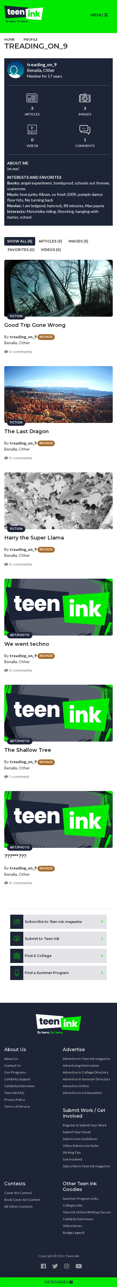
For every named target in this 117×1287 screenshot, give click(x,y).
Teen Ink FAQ (14, 1093)
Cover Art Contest (18, 1193)
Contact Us (12, 1065)
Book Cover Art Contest (22, 1199)
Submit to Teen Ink (42, 939)
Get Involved (72, 1159)
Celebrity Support (17, 1079)
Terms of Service (17, 1106)
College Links (73, 1205)
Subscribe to (53, 921)
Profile (31, 39)
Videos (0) (51, 250)
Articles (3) (50, 241)
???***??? (15, 856)
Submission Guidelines (80, 1139)
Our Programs (15, 1072)
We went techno (26, 644)
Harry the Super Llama (34, 538)
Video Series (72, 1226)
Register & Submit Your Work (84, 1125)
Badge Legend (73, 1232)
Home (9, 39)
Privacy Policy (14, 1099)
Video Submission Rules (81, 1145)
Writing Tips (72, 1152)
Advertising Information (81, 1065)
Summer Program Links (81, 1198)
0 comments (20, 352)
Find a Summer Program (47, 973)
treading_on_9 (23, 336)
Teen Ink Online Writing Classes (87, 1212)
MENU (97, 15)
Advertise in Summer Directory (86, 1079)
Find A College (38, 956)
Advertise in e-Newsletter (82, 1093)
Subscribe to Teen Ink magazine (86, 1166)
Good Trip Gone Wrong (35, 325)
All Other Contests (18, 1206)
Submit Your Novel (77, 1132)
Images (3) (78, 241)
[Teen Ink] (29, 14)
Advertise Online (76, 1086)
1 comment (18, 777)
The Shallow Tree (27, 750)
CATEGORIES (56, 1282)
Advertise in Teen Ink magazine (86, 1058)
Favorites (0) (21, 250)
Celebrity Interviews (19, 1086)
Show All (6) (19, 241)
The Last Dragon (26, 431)
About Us (11, 1058)
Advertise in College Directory (85, 1072)
